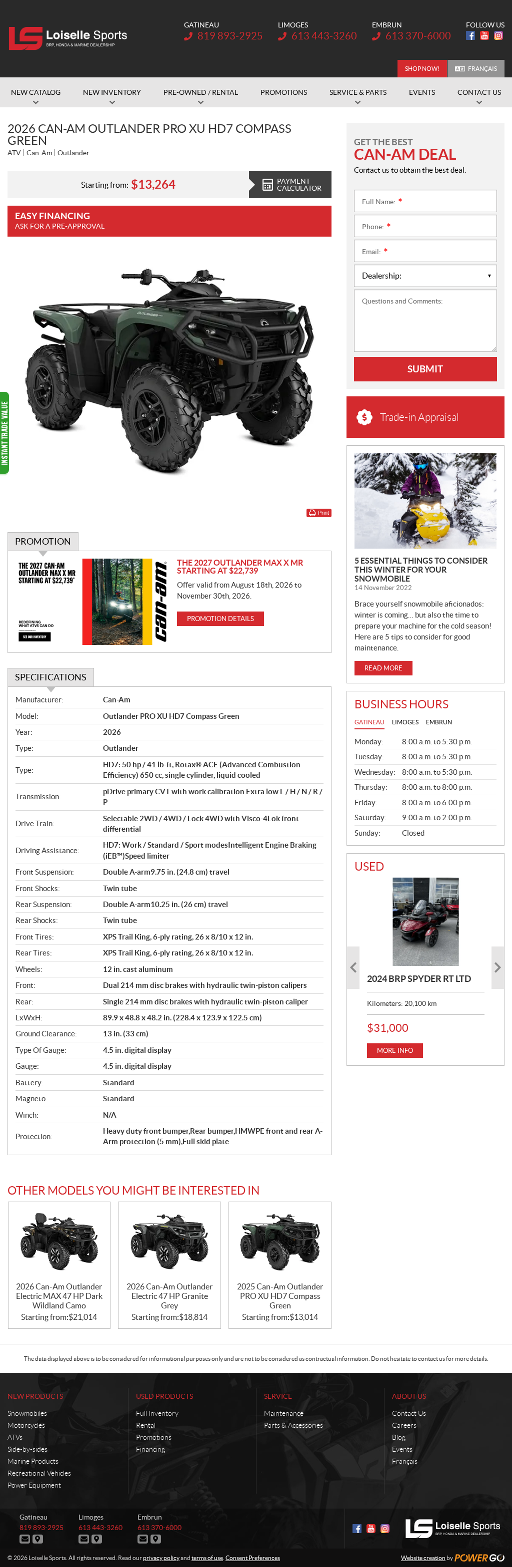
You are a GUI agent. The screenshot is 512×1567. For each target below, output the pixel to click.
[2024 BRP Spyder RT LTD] (425, 921)
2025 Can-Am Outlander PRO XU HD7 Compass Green (280, 1296)
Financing (150, 1449)
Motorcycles (26, 1425)
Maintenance (284, 1413)
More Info (395, 1050)
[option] (426, 967)
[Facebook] (470, 35)
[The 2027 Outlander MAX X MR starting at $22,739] (93, 602)
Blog (399, 1437)
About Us (409, 1396)
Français (482, 68)
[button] (353, 967)
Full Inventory (157, 1413)
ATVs (15, 1437)
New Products (35, 1396)
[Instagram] (498, 35)
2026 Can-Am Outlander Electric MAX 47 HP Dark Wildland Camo (59, 1296)
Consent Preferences (253, 1558)
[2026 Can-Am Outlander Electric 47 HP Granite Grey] (169, 1242)
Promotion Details (220, 619)
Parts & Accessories (293, 1425)
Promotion (43, 541)
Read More (383, 668)
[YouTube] (484, 35)
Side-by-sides (28, 1449)
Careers (404, 1425)
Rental (146, 1425)
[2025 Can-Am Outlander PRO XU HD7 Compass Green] (280, 1242)
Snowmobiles (27, 1413)
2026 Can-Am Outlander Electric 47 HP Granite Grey (169, 1296)
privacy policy (161, 1558)
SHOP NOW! (422, 68)
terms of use (207, 1558)
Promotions (154, 1437)
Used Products (164, 1396)
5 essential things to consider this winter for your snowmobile (421, 569)
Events (402, 1449)
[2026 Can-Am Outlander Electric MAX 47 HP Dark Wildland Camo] (59, 1242)
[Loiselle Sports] (70, 38)
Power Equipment (34, 1485)
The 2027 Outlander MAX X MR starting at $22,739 (240, 566)
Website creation (423, 1558)
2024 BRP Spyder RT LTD (419, 978)
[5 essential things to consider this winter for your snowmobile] (425, 501)
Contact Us (409, 1413)
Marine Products (33, 1461)
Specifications (50, 677)
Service (278, 1396)
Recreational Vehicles (39, 1473)
